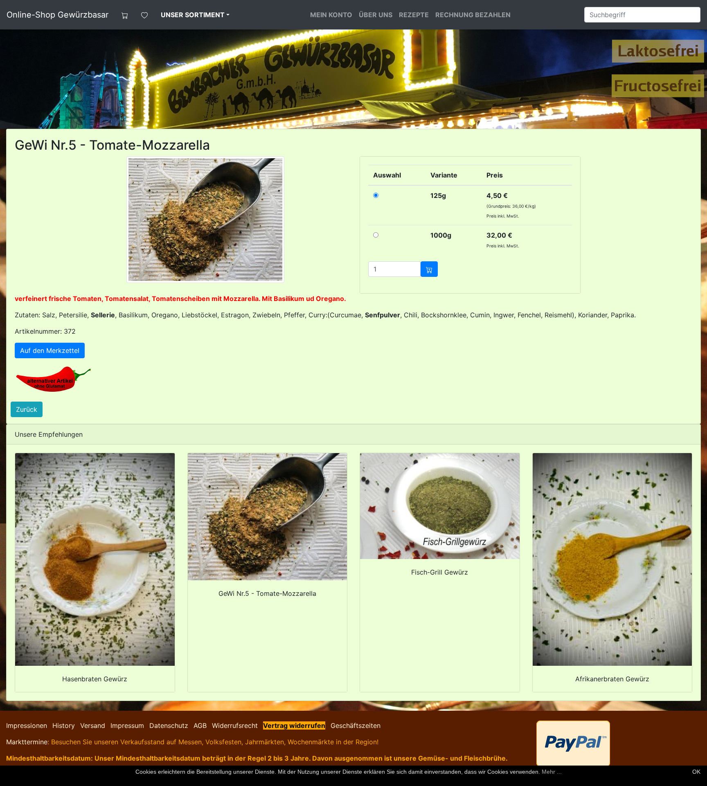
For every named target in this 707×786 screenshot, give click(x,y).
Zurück (26, 409)
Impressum (127, 725)
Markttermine (26, 742)
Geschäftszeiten (356, 725)
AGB (200, 725)
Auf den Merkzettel (49, 350)
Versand (92, 725)
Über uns (375, 15)
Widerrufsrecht (235, 725)
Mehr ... (552, 771)
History (63, 725)
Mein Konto (331, 15)
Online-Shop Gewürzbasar (57, 15)
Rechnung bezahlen (473, 15)
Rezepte (414, 15)
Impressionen (26, 725)
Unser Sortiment (193, 15)
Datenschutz (168, 725)
